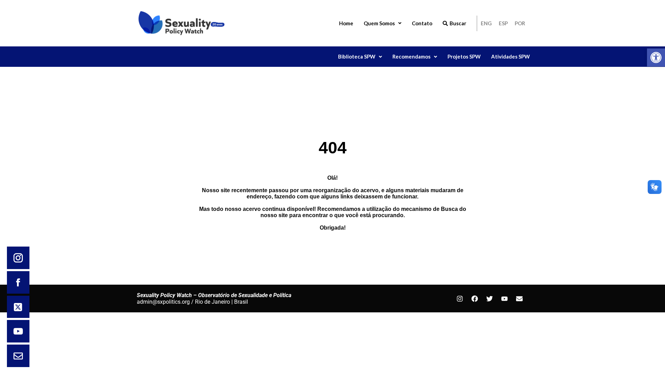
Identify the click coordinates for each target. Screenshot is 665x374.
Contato (422, 23)
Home (346, 23)
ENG (486, 23)
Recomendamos (411, 56)
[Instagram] (459, 298)
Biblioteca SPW (356, 56)
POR (520, 23)
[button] (656, 57)
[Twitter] (489, 298)
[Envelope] (519, 298)
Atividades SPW (510, 56)
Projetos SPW (464, 56)
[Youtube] (504, 298)
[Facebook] (474, 298)
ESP (503, 23)
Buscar (458, 23)
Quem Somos (379, 23)
